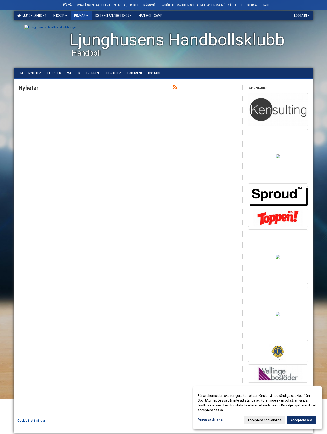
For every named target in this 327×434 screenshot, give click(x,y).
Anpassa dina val (210, 419)
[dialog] (257, 407)
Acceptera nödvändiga (264, 420)
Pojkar (79, 15)
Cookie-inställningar (31, 420)
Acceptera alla (301, 420)
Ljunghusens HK (33, 15)
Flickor (58, 15)
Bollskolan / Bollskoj (112, 15)
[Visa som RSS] (175, 88)
